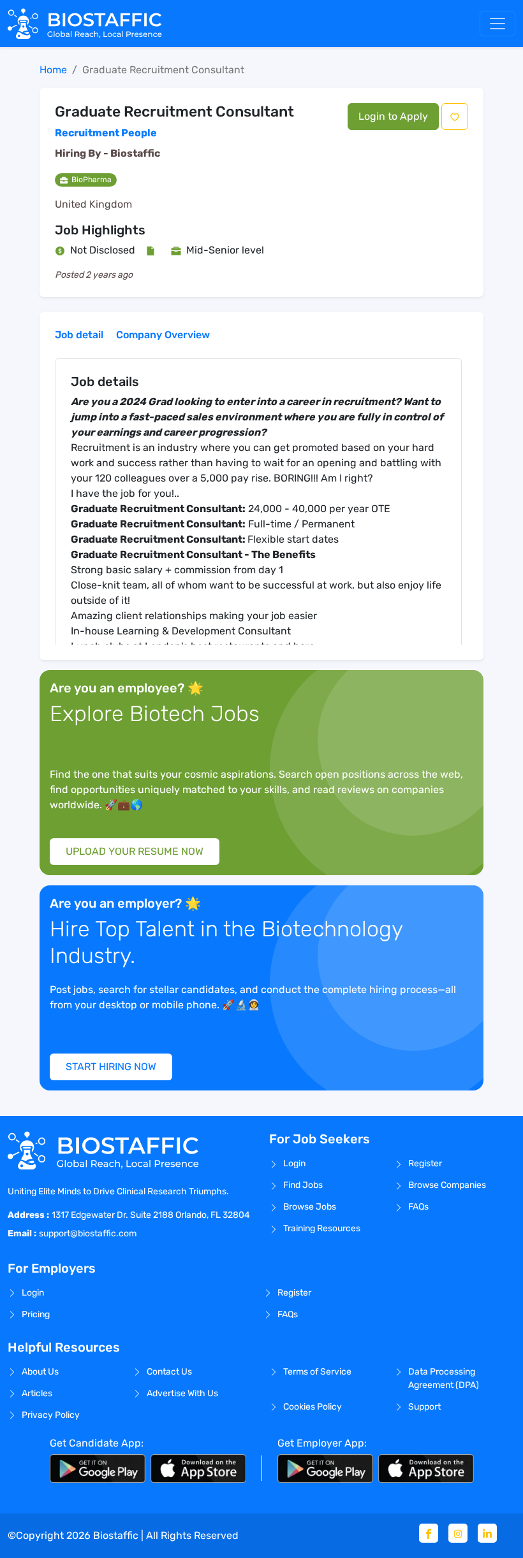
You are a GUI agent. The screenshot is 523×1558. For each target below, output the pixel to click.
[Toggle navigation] (497, 23)
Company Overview (163, 335)
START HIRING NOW (111, 1067)
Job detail (79, 335)
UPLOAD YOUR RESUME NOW (134, 851)
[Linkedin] (487, 1533)
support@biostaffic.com (87, 1233)
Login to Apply (393, 116)
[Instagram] (458, 1533)
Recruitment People (106, 133)
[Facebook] (428, 1533)
